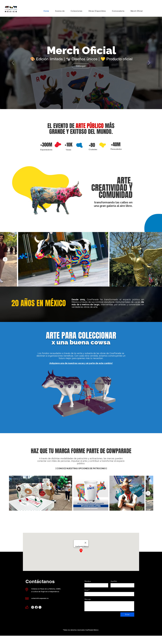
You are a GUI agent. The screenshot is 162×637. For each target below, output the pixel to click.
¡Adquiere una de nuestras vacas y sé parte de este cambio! (81, 363)
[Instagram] (32, 607)
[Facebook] (36, 607)
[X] (40, 607)
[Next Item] (5, 259)
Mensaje (88, 599)
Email (86, 590)
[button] (76, 11)
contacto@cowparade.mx (40, 598)
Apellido (114, 581)
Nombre (88, 581)
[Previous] (13, 63)
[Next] (149, 63)
